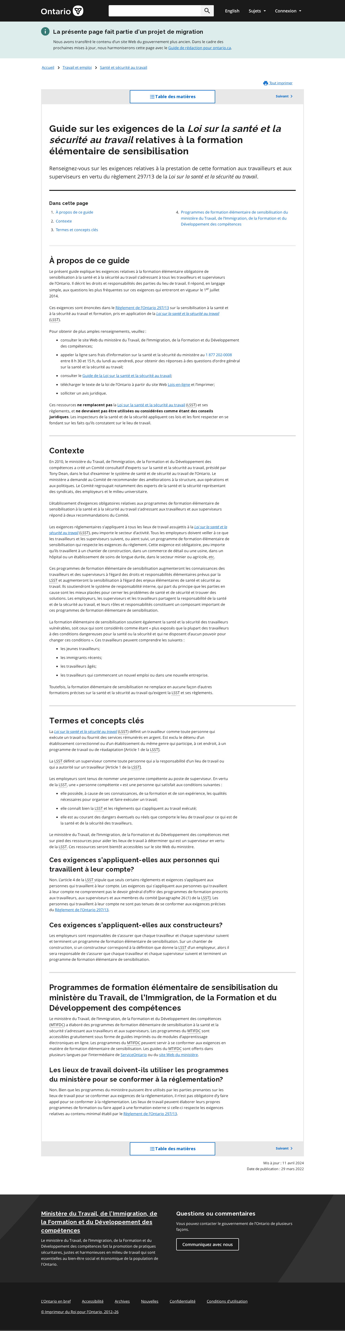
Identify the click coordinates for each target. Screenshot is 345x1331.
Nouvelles (149, 1301)
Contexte (64, 221)
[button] (207, 10)
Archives (122, 1301)
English (232, 11)
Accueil (48, 67)
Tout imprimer (280, 83)
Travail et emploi (77, 67)
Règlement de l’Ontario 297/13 (142, 307)
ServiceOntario (134, 1054)
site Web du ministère (178, 1054)
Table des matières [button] (185, 98)
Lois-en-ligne (179, 384)
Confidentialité (183, 1301)
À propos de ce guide (74, 212)
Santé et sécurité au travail (123, 67)
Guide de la (126, 375)
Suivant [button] (282, 96)
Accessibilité (93, 1301)
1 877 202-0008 (219, 354)
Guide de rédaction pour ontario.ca (199, 47)
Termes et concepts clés (77, 229)
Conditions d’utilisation (227, 1301)
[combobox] (161, 10)
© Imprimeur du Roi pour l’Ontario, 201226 (80, 1311)
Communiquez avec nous (207, 1244)
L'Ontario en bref (56, 1301)
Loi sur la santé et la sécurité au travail (151, 404)
